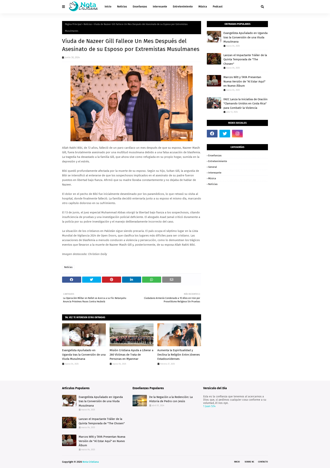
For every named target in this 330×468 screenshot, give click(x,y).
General (212, 166)
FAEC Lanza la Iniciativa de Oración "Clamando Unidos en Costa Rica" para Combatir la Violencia (245, 104)
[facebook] (212, 133)
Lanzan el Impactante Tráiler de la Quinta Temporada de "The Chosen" (245, 59)
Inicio (237, 462)
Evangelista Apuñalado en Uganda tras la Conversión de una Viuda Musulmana (84, 355)
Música (212, 178)
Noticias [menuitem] (122, 6)
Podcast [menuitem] (217, 6)
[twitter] (224, 133)
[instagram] (237, 133)
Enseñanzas (215, 155)
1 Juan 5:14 (209, 406)
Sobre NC (249, 462)
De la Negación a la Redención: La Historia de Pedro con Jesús (171, 399)
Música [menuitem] (202, 6)
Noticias (88, 24)
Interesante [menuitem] (160, 6)
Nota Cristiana (90, 461)
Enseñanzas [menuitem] (140, 6)
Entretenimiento (217, 161)
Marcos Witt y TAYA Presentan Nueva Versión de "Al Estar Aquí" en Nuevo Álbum (244, 81)
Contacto (263, 462)
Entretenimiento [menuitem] (183, 6)
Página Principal (73, 24)
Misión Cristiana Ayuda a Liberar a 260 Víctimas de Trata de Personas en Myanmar (131, 355)
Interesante (214, 172)
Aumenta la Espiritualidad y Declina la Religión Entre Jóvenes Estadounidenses (178, 355)
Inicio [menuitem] (108, 6)
